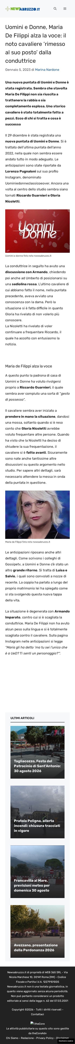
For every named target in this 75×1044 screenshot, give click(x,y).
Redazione (27, 1038)
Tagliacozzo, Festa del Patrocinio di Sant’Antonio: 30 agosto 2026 (37, 766)
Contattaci (37, 1014)
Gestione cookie (66, 1041)
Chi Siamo (12, 1038)
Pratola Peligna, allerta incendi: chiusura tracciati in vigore (37, 826)
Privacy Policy (45, 1038)
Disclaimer (62, 1038)
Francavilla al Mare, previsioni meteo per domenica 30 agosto (32, 885)
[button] (55, 9)
